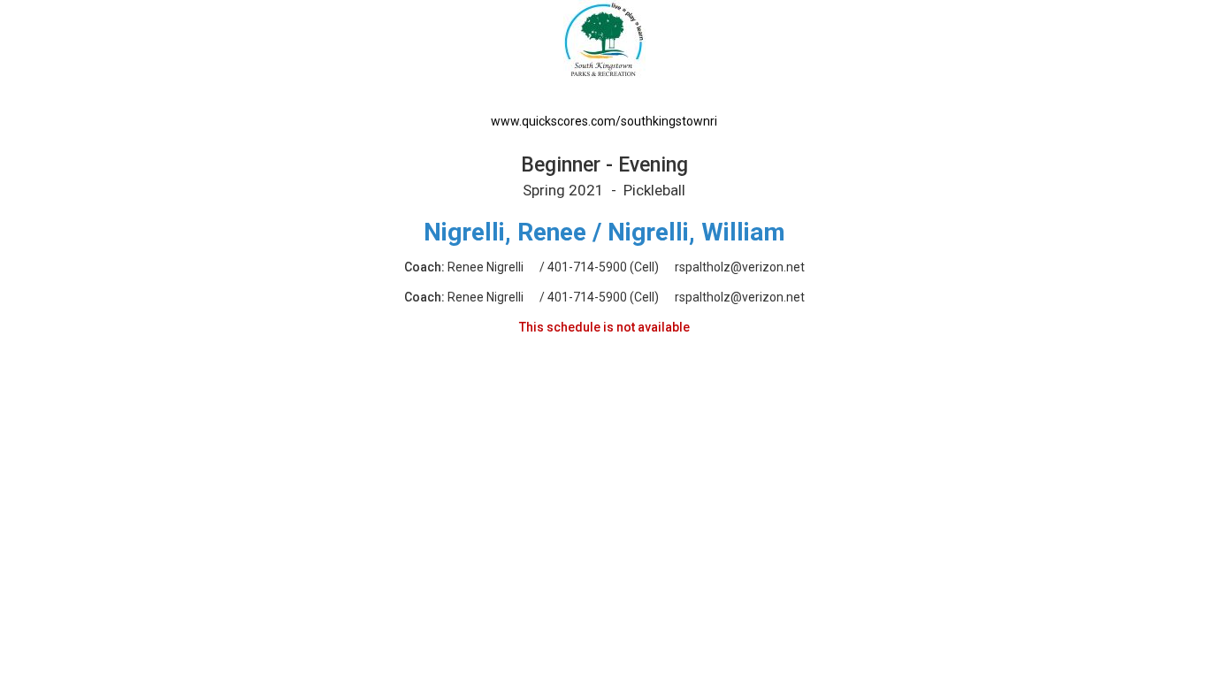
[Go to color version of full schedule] (604, 51)
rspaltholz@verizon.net (740, 267)
